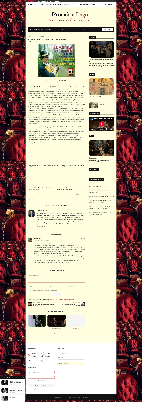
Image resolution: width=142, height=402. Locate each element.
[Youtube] (109, 4)
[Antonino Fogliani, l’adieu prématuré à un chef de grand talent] (4, 382)
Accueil (30, 4)
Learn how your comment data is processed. (62, 299)
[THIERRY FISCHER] (37, 321)
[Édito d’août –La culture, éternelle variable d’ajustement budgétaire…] (101, 148)
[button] (35, 1)
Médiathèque (84, 4)
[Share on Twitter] (62, 81)
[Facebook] (105, 4)
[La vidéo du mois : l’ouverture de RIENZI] (93, 105)
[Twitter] (107, 4)
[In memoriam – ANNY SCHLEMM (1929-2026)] (4, 390)
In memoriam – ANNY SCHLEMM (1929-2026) (49, 1)
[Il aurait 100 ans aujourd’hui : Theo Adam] (76, 321)
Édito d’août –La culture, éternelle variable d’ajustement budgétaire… (99, 160)
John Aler (31, 199)
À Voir (36, 4)
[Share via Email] (65, 80)
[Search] (113, 4)
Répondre (83, 238)
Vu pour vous (57, 4)
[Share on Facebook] (61, 80)
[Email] (111, 4)
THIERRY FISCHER (36, 329)
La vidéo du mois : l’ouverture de (106, 104)
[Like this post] (59, 80)
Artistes (66, 4)
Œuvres (74, 4)
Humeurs (94, 4)
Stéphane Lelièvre (34, 41)
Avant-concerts (46, 4)
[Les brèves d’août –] (101, 86)
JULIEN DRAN (56, 329)
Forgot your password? (34, 391)
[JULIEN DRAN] (56, 321)
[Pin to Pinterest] (64, 80)
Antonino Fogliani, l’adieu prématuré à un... (16, 381)
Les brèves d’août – (95, 97)
